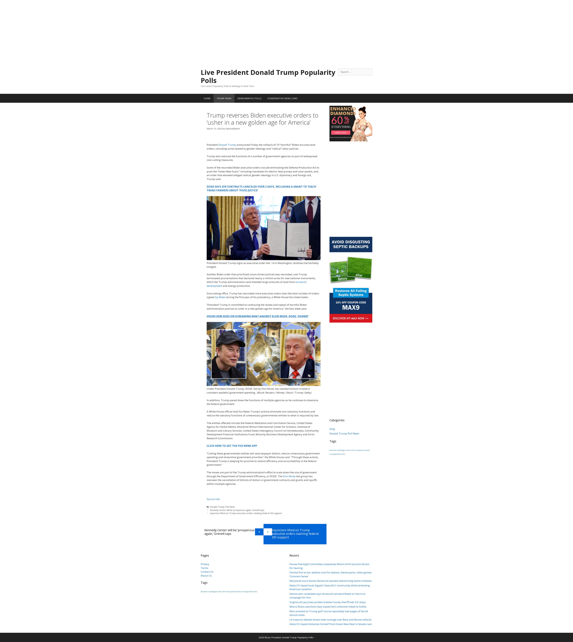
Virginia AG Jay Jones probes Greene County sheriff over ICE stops (327, 602)
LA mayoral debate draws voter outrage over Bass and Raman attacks (330, 619)
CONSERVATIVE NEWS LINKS (282, 98)
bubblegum (341, 450)
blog (332, 429)
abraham (333, 450)
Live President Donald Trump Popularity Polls (268, 76)
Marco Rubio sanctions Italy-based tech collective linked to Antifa (327, 606)
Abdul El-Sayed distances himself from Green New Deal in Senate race (330, 624)
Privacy (205, 564)
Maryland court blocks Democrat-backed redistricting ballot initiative (330, 580)
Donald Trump (227, 144)
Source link (213, 499)
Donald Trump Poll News (222, 506)
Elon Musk (289, 476)
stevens (367, 450)
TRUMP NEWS (224, 98)
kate (348, 450)
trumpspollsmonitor (337, 454)
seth (352, 450)
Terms (204, 568)
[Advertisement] (286, 21)
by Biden (220, 297)
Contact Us (207, 571)
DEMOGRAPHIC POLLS (249, 98)
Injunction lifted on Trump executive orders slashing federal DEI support (246, 513)
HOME (207, 98)
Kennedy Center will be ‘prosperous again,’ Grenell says (237, 510)
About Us (206, 575)
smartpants (359, 450)
